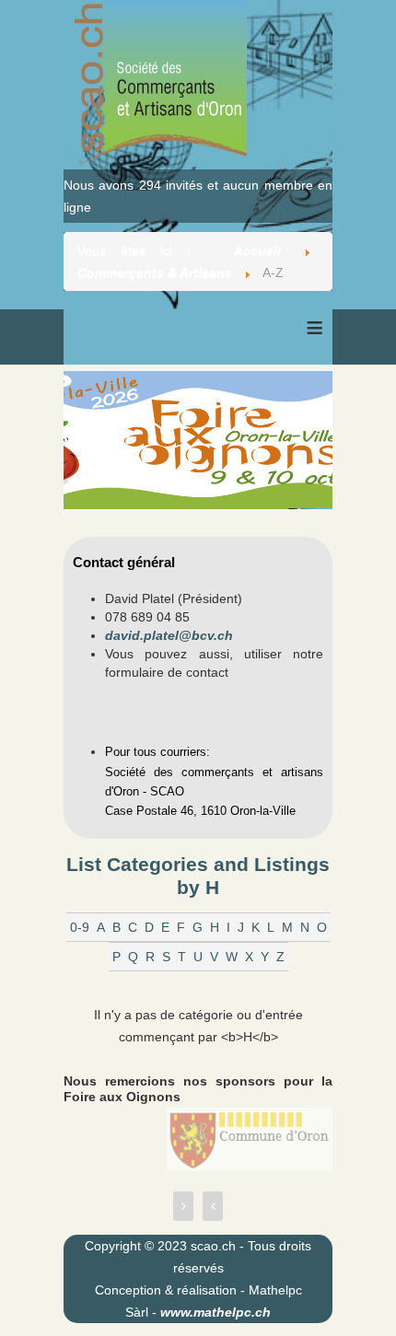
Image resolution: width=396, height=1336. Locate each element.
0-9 (79, 927)
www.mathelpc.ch (215, 1312)
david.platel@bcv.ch (169, 635)
